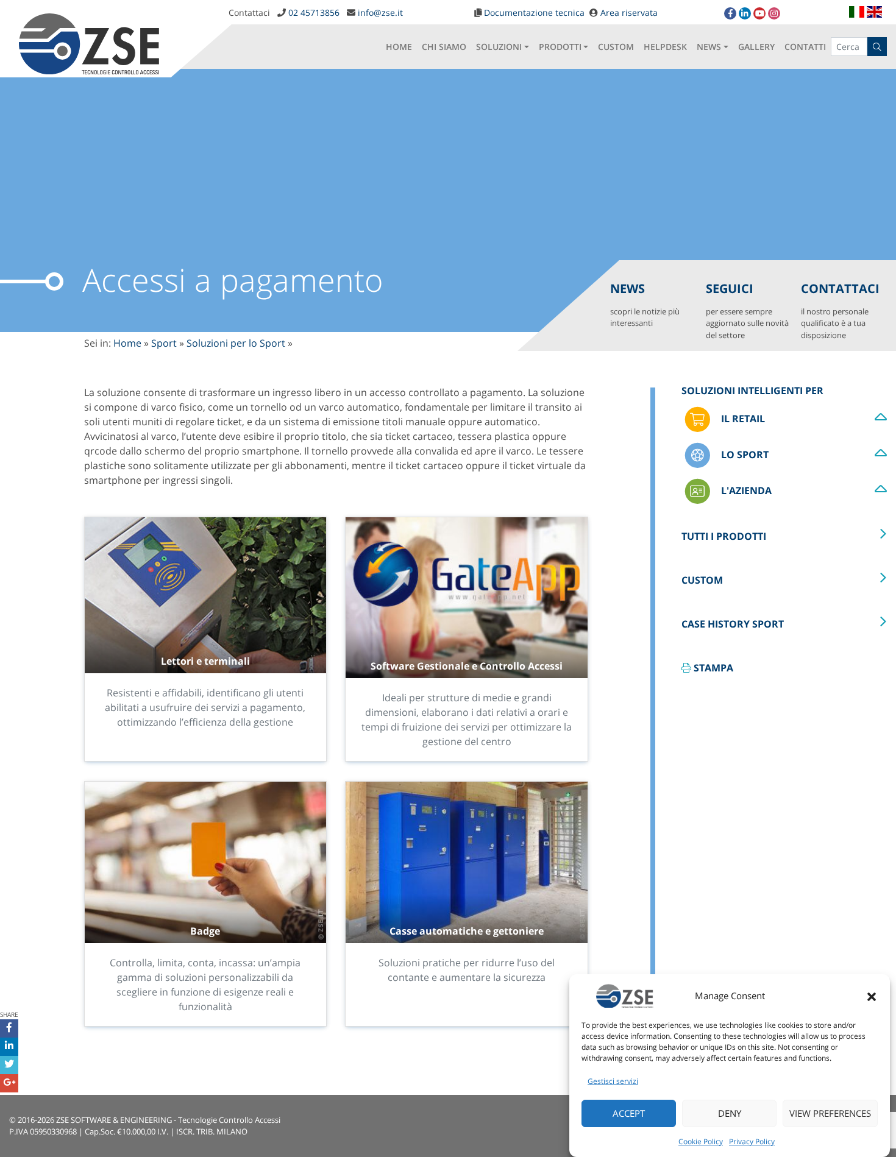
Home (127, 343)
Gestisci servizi (613, 1081)
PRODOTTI (560, 46)
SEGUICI (747, 310)
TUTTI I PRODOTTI (723, 536)
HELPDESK (665, 46)
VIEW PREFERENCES (830, 1114)
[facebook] (730, 13)
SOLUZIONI (499, 46)
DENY (729, 1114)
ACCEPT (629, 1114)
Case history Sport (732, 624)
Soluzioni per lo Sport (236, 343)
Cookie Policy (700, 1141)
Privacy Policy (752, 1141)
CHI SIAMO (444, 46)
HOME (399, 46)
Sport (164, 343)
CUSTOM (616, 46)
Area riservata (629, 12)
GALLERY (756, 46)
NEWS (709, 46)
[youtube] (759, 13)
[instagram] (774, 13)
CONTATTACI (840, 310)
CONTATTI (805, 46)
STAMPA (712, 667)
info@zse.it (380, 12)
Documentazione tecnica (534, 12)
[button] (872, 995)
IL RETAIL (742, 418)
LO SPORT (744, 454)
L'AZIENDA (745, 490)
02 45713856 (314, 12)
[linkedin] (745, 13)
